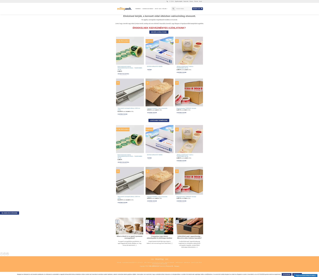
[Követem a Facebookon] (169, 1)
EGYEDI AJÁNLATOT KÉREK (154, 66)
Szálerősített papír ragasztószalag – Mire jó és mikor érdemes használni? (189, 237)
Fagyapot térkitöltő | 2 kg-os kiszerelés (157, 108)
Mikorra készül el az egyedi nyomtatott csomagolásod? (129, 237)
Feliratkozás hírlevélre (159, 263)
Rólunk (164, 8)
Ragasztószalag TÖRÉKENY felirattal (186, 108)
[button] (197, 8)
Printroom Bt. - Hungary (172, 266)
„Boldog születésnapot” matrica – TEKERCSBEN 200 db (185, 67)
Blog (160, 8)
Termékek (138, 8)
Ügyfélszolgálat (178, 1)
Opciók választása (123, 73)
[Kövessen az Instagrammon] (171, 1)
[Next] (203, 235)
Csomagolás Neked (147, 8)
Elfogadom (286, 274)
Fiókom (191, 1)
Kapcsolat (186, 1)
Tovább (149, 69)
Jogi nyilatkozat (169, 262)
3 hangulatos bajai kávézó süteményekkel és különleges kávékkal (159, 237)
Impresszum (179, 262)
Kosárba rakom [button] (181, 72)
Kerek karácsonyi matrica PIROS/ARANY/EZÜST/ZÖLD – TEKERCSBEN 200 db (130, 68)
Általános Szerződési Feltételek (132, 262)
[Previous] (115, 235)
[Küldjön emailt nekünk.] (172, 1)
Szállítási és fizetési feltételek (153, 262)
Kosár (200, 1)
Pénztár (196, 1)
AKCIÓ (156, 8)
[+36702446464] (167, 1)
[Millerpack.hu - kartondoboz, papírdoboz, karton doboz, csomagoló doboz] (124, 8)
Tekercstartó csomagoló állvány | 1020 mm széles (129, 109)
